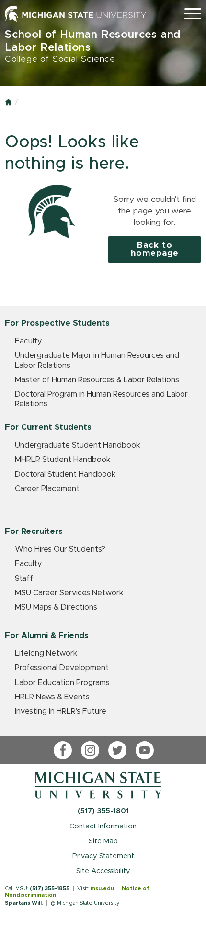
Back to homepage (155, 249)
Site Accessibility (103, 870)
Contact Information (103, 826)
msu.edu (102, 888)
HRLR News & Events (52, 697)
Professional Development (62, 668)
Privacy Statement (103, 856)
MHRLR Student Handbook (63, 459)
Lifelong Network (46, 653)
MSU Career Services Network (69, 593)
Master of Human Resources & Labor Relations (97, 380)
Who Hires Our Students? (60, 549)
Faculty (28, 341)
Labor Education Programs (62, 682)
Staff (24, 578)
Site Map (103, 841)
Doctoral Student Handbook (65, 474)
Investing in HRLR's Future (60, 711)
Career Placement (47, 489)
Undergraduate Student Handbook (77, 445)
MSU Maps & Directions (56, 607)
